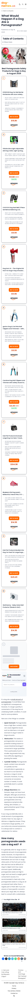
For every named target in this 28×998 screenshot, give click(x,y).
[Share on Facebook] (3, 959)
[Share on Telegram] (12, 959)
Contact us (14, 993)
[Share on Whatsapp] (15, 959)
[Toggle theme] (24, 676)
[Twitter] (14, 996)
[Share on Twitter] (6, 959)
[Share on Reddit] (18, 959)
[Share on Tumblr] (22, 959)
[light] (20, 4)
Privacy (14, 988)
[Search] (22, 4)
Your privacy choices (14, 991)
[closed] (26, 4)
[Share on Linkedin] (9, 959)
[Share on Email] (25, 959)
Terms (14, 986)
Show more (8, 42)
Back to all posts (8, 11)
